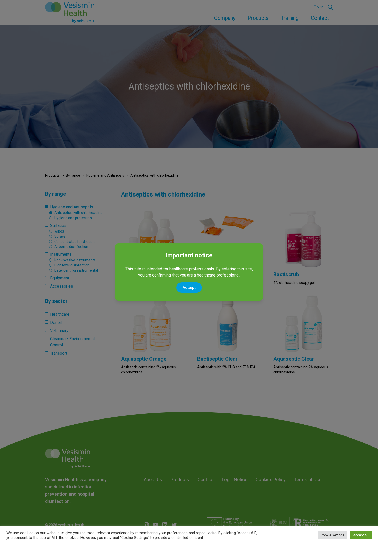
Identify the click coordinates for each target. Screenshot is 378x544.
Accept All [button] (360, 535)
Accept (189, 287)
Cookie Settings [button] (332, 535)
